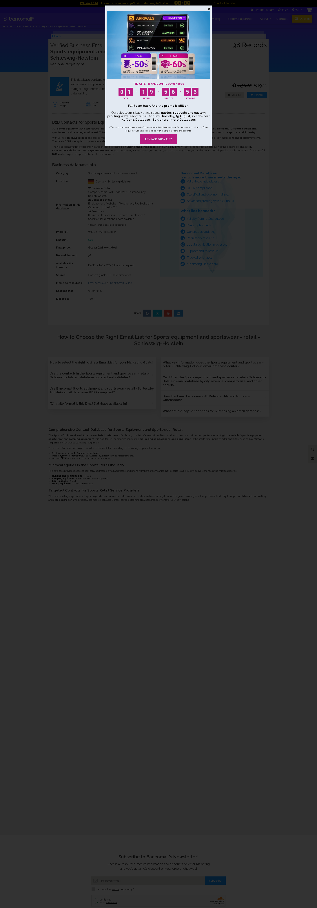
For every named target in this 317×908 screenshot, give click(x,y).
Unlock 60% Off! (158, 139)
